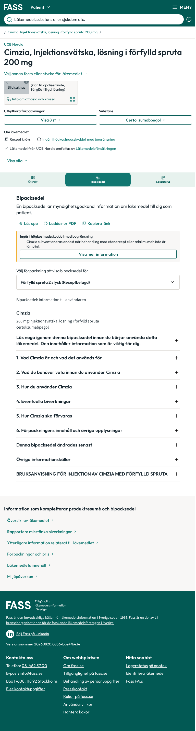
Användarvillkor (78, 704)
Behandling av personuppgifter (91, 681)
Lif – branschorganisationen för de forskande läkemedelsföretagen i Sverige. (83, 620)
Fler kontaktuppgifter (25, 688)
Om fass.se (73, 665)
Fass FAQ (134, 681)
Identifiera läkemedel (145, 673)
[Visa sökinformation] (189, 19)
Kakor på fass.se (78, 696)
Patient (37, 7)
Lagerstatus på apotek (146, 665)
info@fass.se (31, 673)
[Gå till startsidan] (13, 7)
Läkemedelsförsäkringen (96, 148)
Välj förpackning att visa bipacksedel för (52, 270)
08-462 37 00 (34, 665)
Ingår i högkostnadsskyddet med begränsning (78, 139)
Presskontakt (75, 688)
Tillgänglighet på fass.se (85, 673)
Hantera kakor (76, 711)
